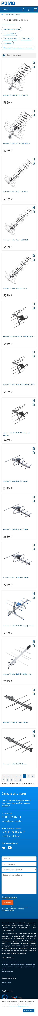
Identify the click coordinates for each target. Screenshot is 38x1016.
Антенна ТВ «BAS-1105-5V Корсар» (15, 481)
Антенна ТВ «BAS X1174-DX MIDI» (15, 192)
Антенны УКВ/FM (10, 34)
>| (20, 780)
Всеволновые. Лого (10, 38)
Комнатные (8, 43)
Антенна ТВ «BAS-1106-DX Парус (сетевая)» (18, 626)
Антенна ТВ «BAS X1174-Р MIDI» (15, 288)
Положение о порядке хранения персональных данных (18, 964)
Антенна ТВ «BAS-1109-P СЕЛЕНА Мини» (17, 674)
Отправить (7, 902)
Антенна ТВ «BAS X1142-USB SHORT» (16, 143)
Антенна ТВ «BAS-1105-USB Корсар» (16, 577)
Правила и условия (7, 972)
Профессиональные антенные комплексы (18, 48)
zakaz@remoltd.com (11, 836)
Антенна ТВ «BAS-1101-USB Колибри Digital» (16, 434)
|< (3, 776)
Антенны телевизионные (12, 15)
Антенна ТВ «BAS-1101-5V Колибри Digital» (18, 336)
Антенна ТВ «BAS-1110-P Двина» (15, 764)
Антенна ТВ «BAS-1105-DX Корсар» (15, 529)
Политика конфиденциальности (11, 962)
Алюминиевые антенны (12, 29)
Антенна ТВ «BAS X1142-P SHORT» (15, 95)
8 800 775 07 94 (11, 817)
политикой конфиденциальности (13, 909)
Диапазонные (26, 38)
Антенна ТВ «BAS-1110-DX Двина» (15, 722)
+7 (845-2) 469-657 (13, 832)
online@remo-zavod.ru (12, 821)
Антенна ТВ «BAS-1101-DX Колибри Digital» (18, 385)
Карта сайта (5, 985)
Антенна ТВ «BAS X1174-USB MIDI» (16, 240)
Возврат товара (6, 982)
